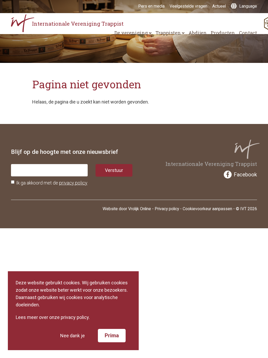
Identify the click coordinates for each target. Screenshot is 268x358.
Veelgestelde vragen (188, 6)
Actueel (219, 6)
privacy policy (73, 183)
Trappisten (168, 33)
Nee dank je (72, 335)
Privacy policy (167, 208)
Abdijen (197, 33)
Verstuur (114, 170)
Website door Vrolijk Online (127, 208)
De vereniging (131, 33)
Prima (112, 335)
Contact (248, 33)
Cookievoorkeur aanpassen (207, 208)
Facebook (245, 174)
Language (247, 6)
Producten (223, 33)
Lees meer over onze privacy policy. (53, 317)
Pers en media (151, 6)
